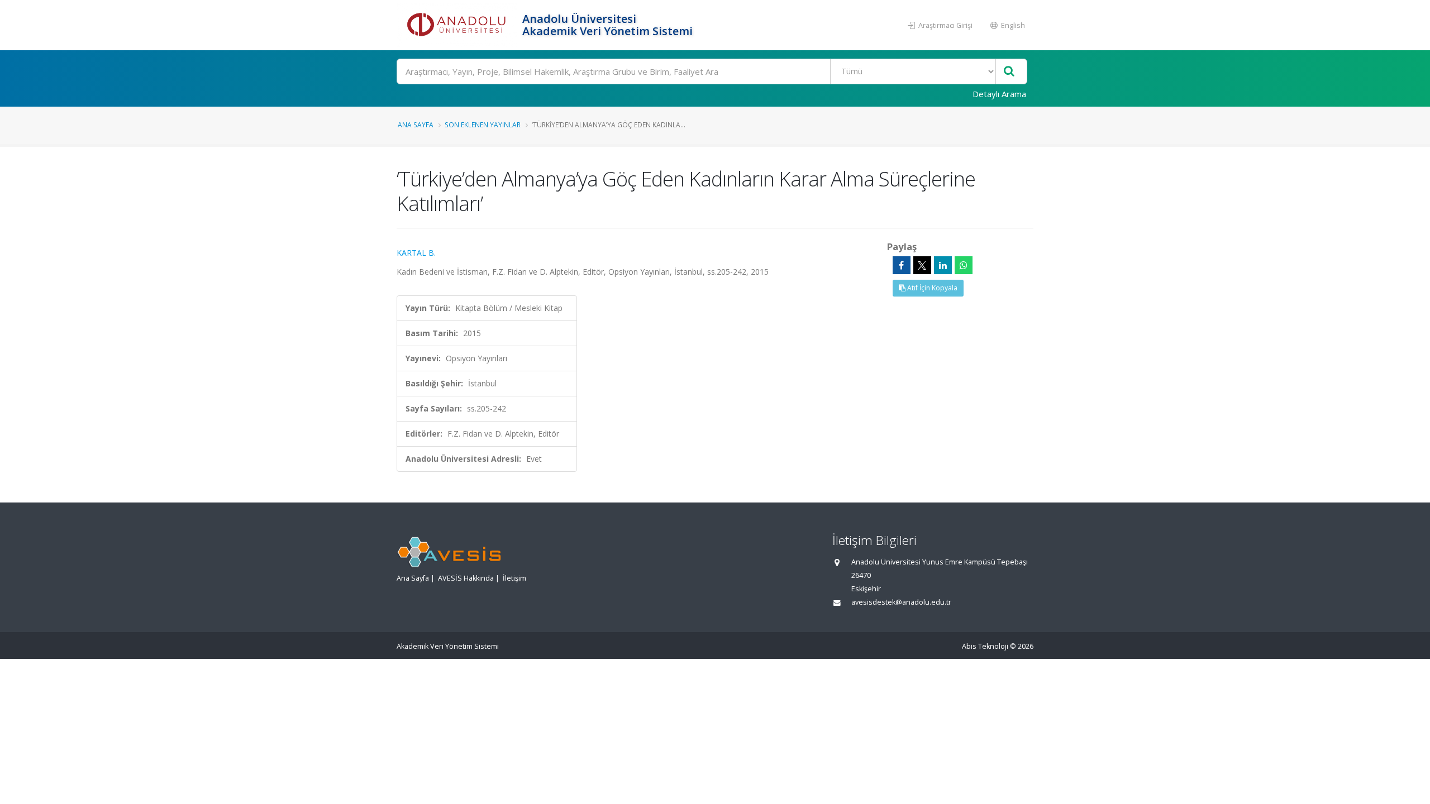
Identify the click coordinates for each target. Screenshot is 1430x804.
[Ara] (1009, 71)
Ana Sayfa (415, 124)
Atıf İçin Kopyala (931, 288)
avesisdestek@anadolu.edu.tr (901, 602)
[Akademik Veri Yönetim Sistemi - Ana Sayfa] (458, 25)
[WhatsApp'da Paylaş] (964, 265)
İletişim (514, 578)
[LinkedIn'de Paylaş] (943, 265)
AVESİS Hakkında (466, 578)
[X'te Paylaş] (922, 265)
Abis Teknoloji (985, 646)
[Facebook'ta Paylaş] (902, 265)
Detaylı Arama (999, 93)
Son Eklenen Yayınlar (483, 124)
